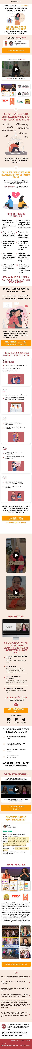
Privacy (22, 1040)
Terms (17, 1040)
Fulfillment (13, 1040)
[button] (1, 841)
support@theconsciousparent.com (10, 1045)
